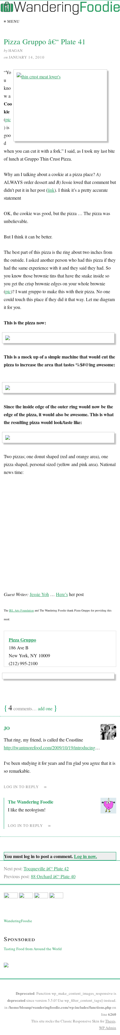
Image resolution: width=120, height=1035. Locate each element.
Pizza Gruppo (22, 639)
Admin (107, 1027)
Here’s (62, 594)
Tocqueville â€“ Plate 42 (46, 868)
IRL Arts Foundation (21, 610)
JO (7, 728)
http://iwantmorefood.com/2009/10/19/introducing (49, 747)
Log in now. (85, 856)
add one (45, 708)
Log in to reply (21, 786)
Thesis (110, 1021)
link (50, 190)
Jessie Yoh (39, 594)
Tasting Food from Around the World (33, 948)
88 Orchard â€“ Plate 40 (53, 876)
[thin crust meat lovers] (62, 107)
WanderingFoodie (18, 920)
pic (8, 119)
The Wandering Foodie (30, 801)
